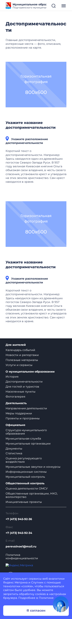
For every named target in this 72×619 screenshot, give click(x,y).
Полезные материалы (22, 360)
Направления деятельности (26, 408)
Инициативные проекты (24, 502)
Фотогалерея (15, 396)
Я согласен (36, 610)
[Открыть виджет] (61, 604)
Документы (14, 448)
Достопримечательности (24, 381)
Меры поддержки (19, 413)
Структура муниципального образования (26, 431)
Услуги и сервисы (19, 365)
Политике (46, 598)
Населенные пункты (20, 391)
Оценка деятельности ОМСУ (27, 488)
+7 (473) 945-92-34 (19, 533)
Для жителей (16, 345)
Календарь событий (20, 350)
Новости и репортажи (22, 355)
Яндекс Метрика (15, 582)
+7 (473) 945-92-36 (19, 519)
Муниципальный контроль (25, 476)
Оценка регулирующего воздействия (24, 460)
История (12, 376)
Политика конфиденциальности (22, 556)
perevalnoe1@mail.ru (21, 546)
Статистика (14, 453)
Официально (15, 425)
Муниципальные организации (28, 443)
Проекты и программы (23, 418)
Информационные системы (26, 471)
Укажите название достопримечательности (31, 125)
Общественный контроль (25, 483)
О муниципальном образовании (30, 371)
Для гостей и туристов (22, 386)
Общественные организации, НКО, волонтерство (32, 495)
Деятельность (16, 403)
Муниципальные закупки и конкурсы (33, 466)
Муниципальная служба (23, 438)
